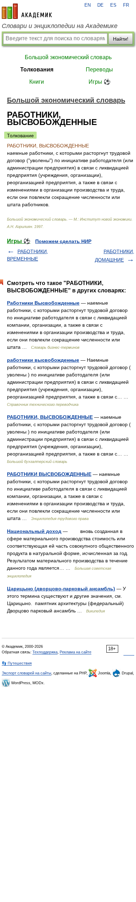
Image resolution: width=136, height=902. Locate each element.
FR (126, 5)
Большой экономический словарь (68, 57)
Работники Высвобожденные (43, 303)
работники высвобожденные (43, 360)
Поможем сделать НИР (63, 241)
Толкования (36, 69)
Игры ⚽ (100, 82)
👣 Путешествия (17, 663)
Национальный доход (34, 531)
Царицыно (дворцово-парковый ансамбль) (61, 588)
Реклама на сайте (75, 652)
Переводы (99, 69)
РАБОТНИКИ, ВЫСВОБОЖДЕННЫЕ (50, 417)
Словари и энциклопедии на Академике (60, 25)
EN (87, 5)
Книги (36, 82)
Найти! (120, 39)
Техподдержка (45, 652)
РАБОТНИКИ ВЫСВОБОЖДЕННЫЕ (49, 474)
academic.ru (27, 11)
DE (100, 5)
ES (113, 5)
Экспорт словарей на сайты (26, 673)
